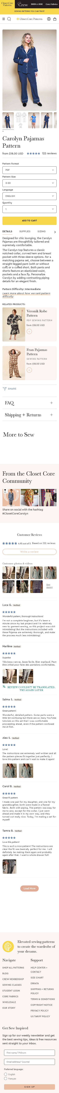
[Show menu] (3, 18)
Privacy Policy (40, 1011)
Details (7, 231)
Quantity (7, 203)
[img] (8, 612)
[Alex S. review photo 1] (9, 770)
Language (7, 190)
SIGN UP (29, 1087)
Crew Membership (13, 979)
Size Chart (37, 978)
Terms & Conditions (43, 999)
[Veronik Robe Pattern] (13, 324)
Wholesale (9, 1002)
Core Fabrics (10, 997)
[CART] (55, 18)
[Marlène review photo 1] (9, 676)
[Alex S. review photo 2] (26, 770)
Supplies (25, 231)
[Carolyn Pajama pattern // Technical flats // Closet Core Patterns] (21, 120)
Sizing (42, 231)
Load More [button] (29, 888)
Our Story (8, 1008)
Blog (5, 973)
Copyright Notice (41, 1005)
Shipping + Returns (23, 414)
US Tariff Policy (40, 1016)
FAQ (9, 402)
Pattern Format (10, 164)
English (10, 196)
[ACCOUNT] (49, 18)
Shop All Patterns (13, 968)
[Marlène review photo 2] (26, 676)
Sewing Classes (12, 985)
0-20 (8, 183)
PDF (8, 170)
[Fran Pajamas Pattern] (13, 363)
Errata (35, 983)
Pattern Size (9, 177)
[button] (34, 154)
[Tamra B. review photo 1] (9, 866)
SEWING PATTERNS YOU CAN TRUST (29, 11)
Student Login (11, 991)
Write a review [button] (29, 552)
